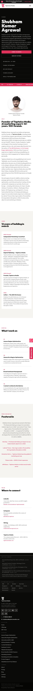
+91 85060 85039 (7, 617)
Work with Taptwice (16, 55)
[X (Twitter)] (16, 610)
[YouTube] (13, 610)
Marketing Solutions (6, 654)
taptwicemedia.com (9, 540)
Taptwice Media (10, 5)
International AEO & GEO (7, 640)
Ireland (13, 590)
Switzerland (5, 590)
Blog (2, 672)
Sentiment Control (5, 647)
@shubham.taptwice (9, 516)
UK (8, 583)
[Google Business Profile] (2, 613)
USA (3, 583)
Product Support (5, 659)
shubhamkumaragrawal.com (11, 528)
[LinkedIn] (2, 610)
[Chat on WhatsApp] (31, 340)
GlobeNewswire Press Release (9, 661)
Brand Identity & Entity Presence (9, 652)
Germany (18, 586)
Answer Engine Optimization (8, 635)
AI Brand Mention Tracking (8, 642)
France (25, 586)
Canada (14, 583)
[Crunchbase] (6, 613)
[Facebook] (9, 610)
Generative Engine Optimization (9, 637)
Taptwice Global (19, 685)
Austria (21, 588)
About (2, 667)
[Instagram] (6, 610)
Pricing (3, 669)
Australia (21, 583)
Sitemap (3, 676)
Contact (3, 674)
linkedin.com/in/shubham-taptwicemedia (14, 504)
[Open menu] (30, 5)
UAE (12, 586)
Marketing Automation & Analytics (9, 657)
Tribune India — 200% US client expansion (16, 460)
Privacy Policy (4, 687)
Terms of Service (11, 687)
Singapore (4, 586)
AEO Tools (4, 629)
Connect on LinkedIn (16, 51)
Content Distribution (6, 644)
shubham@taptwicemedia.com (10, 619)
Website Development (6, 649)
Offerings (3, 627)
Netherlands (5, 588)
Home (2, 625)
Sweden (14, 588)
